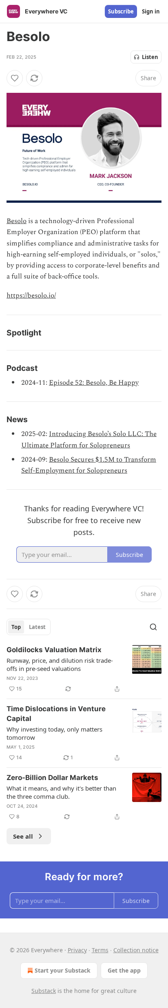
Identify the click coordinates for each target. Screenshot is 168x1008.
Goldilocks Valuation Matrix (54, 650)
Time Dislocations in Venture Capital (56, 714)
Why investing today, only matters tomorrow (54, 733)
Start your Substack (63, 970)
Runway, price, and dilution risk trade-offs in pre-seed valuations (60, 664)
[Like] (15, 78)
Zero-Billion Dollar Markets (52, 778)
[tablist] (29, 627)
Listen (150, 57)
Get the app (124, 970)
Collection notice (136, 950)
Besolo (17, 221)
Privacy (77, 950)
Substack (43, 991)
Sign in (151, 11)
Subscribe (121, 11)
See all (23, 836)
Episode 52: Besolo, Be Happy (94, 382)
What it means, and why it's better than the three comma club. (61, 792)
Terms (100, 950)
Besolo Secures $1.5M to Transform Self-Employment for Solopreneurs (88, 465)
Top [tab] (16, 627)
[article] (84, 669)
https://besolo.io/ (31, 295)
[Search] (153, 627)
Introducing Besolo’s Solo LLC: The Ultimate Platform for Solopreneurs (89, 439)
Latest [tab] (37, 627)
